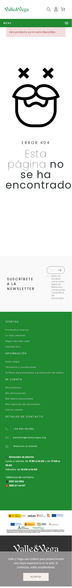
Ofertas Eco (13, 346)
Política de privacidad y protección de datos (34, 372)
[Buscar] (49, 9)
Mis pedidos (13, 387)
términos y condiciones (58, 288)
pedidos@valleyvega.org (29, 437)
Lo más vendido (15, 335)
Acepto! (36, 576)
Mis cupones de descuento (22, 404)
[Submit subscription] (59, 270)
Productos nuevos (17, 330)
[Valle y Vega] (16, 9)
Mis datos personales (19, 398)
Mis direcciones (15, 393)
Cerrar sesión (14, 409)
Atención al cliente (25, 446)
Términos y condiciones (20, 367)
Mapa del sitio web (17, 341)
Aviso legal (12, 361)
